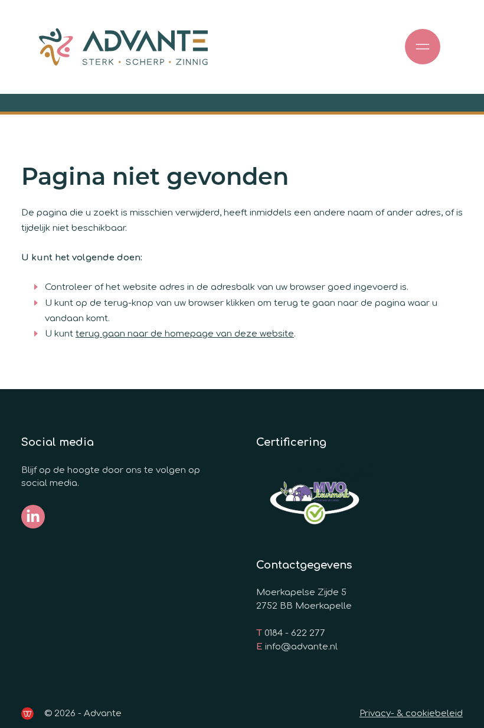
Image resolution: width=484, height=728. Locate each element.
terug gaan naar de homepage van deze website (185, 334)
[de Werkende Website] (27, 713)
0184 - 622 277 (294, 633)
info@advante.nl (301, 647)
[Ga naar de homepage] (123, 47)
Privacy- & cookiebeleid (411, 714)
